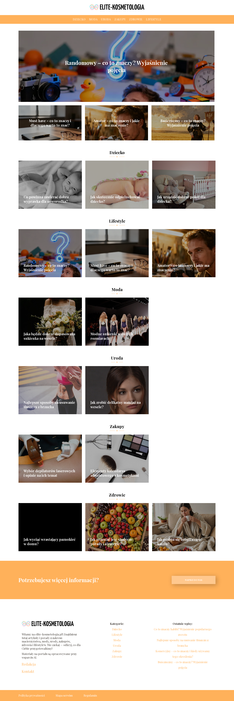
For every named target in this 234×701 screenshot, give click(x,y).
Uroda (106, 19)
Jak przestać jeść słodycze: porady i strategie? (111, 541)
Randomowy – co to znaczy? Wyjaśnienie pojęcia (116, 66)
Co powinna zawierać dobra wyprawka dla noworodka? (46, 199)
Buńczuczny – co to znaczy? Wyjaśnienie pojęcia (183, 122)
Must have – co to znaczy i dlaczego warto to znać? (50, 122)
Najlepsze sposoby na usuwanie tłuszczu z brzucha (49, 404)
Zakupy (120, 19)
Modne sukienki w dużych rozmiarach (111, 336)
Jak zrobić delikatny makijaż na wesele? (115, 404)
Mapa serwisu (64, 695)
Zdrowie (136, 19)
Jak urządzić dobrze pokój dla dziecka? (181, 199)
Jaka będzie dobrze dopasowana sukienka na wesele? (49, 336)
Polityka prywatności (32, 695)
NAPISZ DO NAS (193, 579)
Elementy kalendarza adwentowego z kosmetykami (114, 473)
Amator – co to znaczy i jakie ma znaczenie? (116, 122)
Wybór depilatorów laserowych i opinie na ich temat (49, 473)
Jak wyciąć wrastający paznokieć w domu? (50, 541)
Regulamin (90, 695)
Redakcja (29, 664)
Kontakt (28, 671)
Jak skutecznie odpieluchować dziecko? (115, 199)
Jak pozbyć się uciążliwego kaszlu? (178, 541)
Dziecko (79, 19)
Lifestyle (153, 19)
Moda (93, 19)
